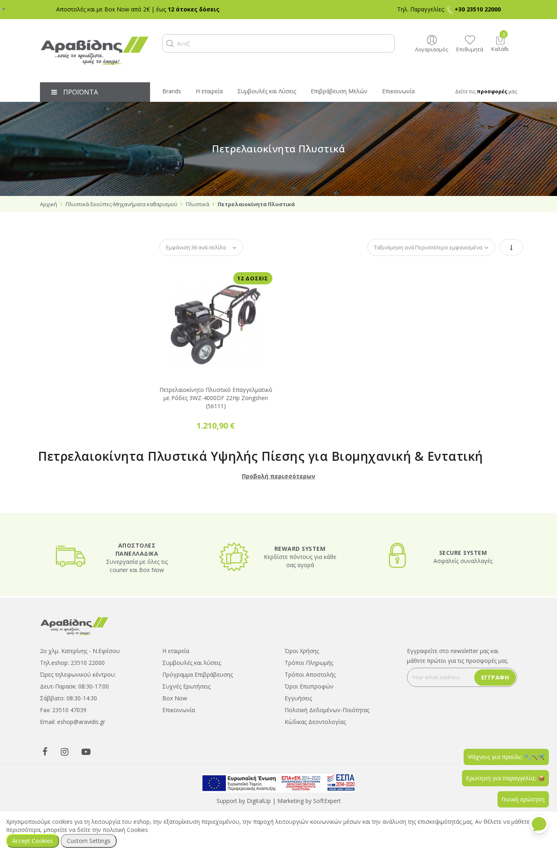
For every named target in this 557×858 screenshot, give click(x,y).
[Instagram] (64, 741)
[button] (170, 43)
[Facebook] (45, 741)
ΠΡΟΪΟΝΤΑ (80, 92)
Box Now (174, 688)
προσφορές (492, 91)
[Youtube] (86, 741)
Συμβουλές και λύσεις (191, 652)
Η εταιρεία (175, 641)
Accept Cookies (32, 841)
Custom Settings (89, 841)
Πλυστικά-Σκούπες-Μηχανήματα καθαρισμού (121, 204)
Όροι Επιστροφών (309, 676)
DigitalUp (259, 790)
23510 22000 (88, 652)
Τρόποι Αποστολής (310, 664)
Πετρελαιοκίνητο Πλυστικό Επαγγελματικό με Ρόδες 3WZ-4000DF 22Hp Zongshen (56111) (215, 388)
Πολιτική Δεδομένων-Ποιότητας (327, 700)
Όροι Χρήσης (302, 641)
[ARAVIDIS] (74, 615)
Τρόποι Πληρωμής (309, 652)
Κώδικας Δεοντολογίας (315, 711)
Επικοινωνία (178, 700)
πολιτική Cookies (125, 830)
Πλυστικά (197, 204)
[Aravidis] (95, 50)
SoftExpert (327, 790)
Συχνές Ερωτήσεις (186, 676)
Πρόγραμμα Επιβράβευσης (197, 664)
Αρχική (48, 204)
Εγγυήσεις (298, 688)
